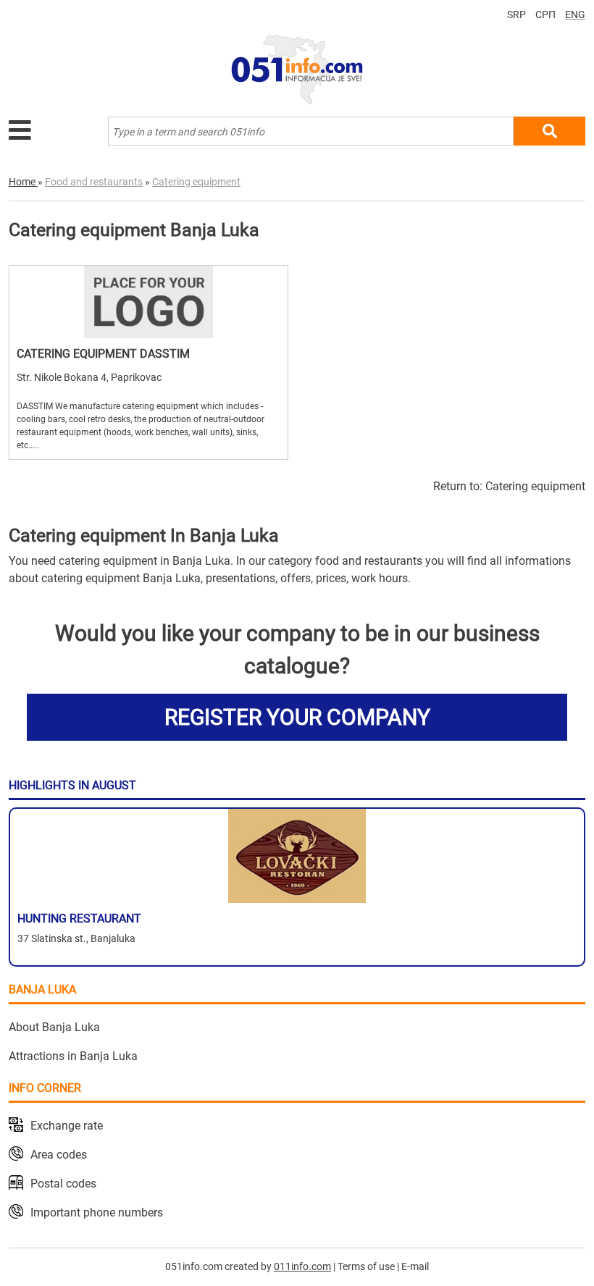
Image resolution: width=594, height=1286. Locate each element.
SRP (516, 14)
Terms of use (366, 1266)
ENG (575, 14)
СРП (545, 14)
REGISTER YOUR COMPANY (297, 717)
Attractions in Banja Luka (73, 1056)
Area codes (58, 1154)
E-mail (415, 1266)
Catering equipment (535, 486)
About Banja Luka (54, 1027)
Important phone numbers (96, 1212)
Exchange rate (66, 1125)
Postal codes (63, 1183)
